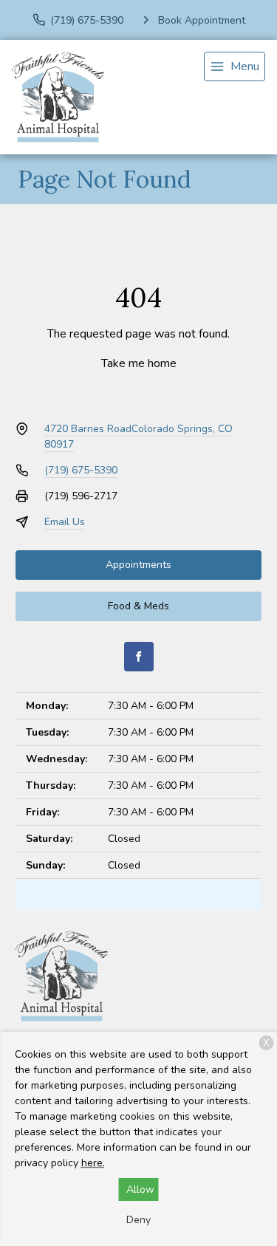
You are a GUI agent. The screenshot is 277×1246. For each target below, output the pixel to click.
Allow (140, 1189)
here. (93, 1163)
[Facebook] (139, 656)
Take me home (139, 363)
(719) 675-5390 (80, 470)
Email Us (64, 522)
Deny (138, 1220)
